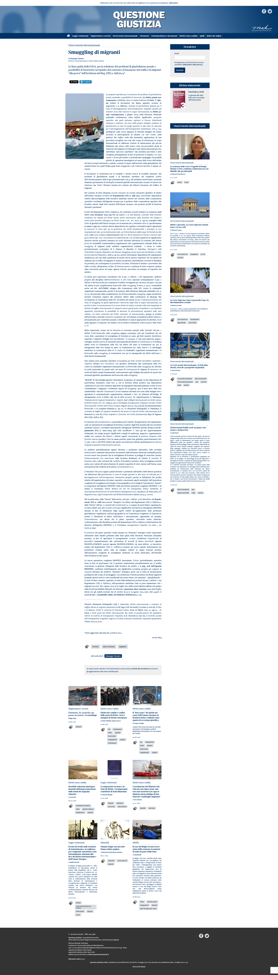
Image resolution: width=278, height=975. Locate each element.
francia (186, 182)
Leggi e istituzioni (80, 36)
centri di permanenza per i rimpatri (84, 907)
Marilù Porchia (74, 862)
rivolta (78, 915)
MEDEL (136, 842)
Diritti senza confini (188, 36)
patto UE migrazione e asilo (148, 908)
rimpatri (122, 739)
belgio (142, 902)
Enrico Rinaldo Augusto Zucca (111, 721)
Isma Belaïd (137, 855)
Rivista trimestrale (189, 85)
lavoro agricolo (122, 860)
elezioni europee (152, 902)
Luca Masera (138, 799)
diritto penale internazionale (185, 382)
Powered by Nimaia (139, 967)
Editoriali (105, 842)
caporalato (111, 860)
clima (77, 809)
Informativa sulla (76, 959)
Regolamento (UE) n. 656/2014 (126, 195)
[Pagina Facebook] (264, 11)
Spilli (202, 36)
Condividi (87, 82)
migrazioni (120, 803)
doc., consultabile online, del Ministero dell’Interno (114, 595)
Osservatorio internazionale (125, 36)
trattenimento (112, 743)
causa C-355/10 (92, 226)
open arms (152, 808)
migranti (122, 646)
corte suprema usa (182, 254)
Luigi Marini (175, 433)
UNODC (105, 288)
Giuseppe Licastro (77, 58)
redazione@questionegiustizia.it (98, 954)
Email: (177, 53)
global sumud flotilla (183, 493)
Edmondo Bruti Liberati (178, 174)
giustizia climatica (88, 809)
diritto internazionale (200, 378)
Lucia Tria (73, 797)
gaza (197, 382)
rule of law (111, 806)
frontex (96, 646)
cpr (109, 729)
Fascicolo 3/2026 (196, 92)
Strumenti (144, 36)
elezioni (180, 182)
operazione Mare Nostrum (135, 589)
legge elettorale (181, 322)
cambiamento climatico (83, 805)
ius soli (203, 254)
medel (110, 732)
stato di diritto (122, 806)
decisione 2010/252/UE (105, 215)
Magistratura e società (100, 36)
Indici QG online (214, 36)
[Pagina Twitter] (270, 11)
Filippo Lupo (72, 718)
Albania (78, 903)
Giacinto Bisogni (107, 794)
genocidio (203, 382)
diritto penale (80, 911)
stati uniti (180, 257)
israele (179, 385)
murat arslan (112, 736)
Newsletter (190, 46)
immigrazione (117, 729)
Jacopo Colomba (139, 723)
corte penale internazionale (185, 378)
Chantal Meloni (176, 370)
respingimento (112, 739)
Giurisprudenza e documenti (164, 36)
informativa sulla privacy (192, 65)
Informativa (173, 3)
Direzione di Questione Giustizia (112, 852)
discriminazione (194, 319)
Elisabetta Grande (177, 230)
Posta (75, 82)
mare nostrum (109, 646)
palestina (186, 385)
